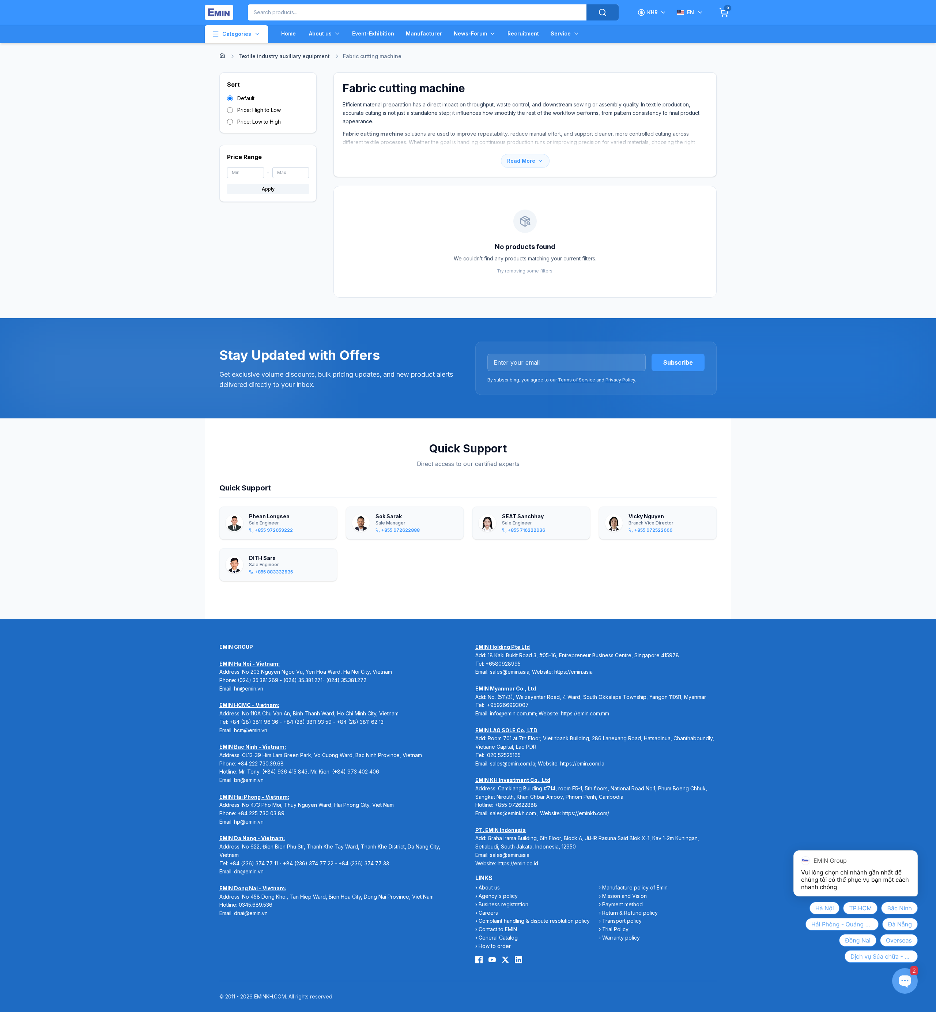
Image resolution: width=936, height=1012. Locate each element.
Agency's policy (498, 896)
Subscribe (678, 362)
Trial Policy (615, 929)
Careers (488, 913)
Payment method (622, 904)
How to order (495, 946)
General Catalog (498, 937)
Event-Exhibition (373, 33)
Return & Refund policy (630, 913)
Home (288, 33)
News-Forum (470, 33)
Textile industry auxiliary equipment (284, 56)
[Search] (602, 12)
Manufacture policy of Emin (635, 887)
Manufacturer (424, 33)
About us (320, 33)
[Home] (222, 56)
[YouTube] (492, 959)
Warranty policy (621, 937)
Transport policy (622, 921)
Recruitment (523, 33)
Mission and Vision (624, 896)
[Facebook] (479, 959)
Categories (236, 34)
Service (561, 33)
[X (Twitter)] (505, 959)
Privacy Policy (620, 380)
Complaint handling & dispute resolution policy (534, 921)
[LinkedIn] (518, 959)
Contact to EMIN (498, 929)
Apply (268, 189)
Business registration (503, 904)
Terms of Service (576, 380)
